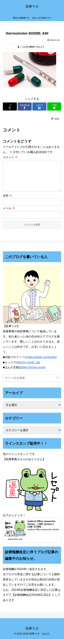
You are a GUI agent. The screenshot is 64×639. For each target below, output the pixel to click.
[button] (57, 378)
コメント (10, 157)
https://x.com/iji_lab (28, 362)
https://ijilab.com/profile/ (42, 357)
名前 (7, 195)
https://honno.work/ (33, 367)
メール (9, 208)
